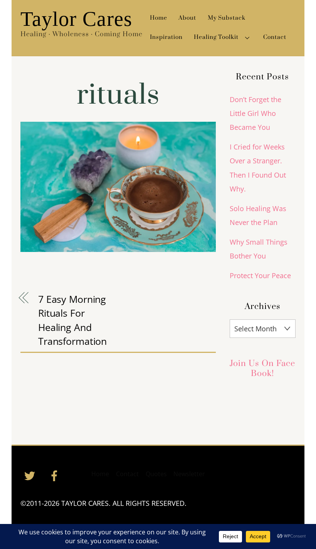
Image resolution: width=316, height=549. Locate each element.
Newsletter (189, 474)
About (187, 18)
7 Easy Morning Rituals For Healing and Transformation (72, 320)
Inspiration (166, 37)
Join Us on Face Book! (262, 368)
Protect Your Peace (260, 275)
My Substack (226, 18)
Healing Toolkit (216, 37)
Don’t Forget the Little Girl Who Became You (255, 113)
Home (158, 18)
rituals (118, 95)
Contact (274, 37)
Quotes (156, 474)
